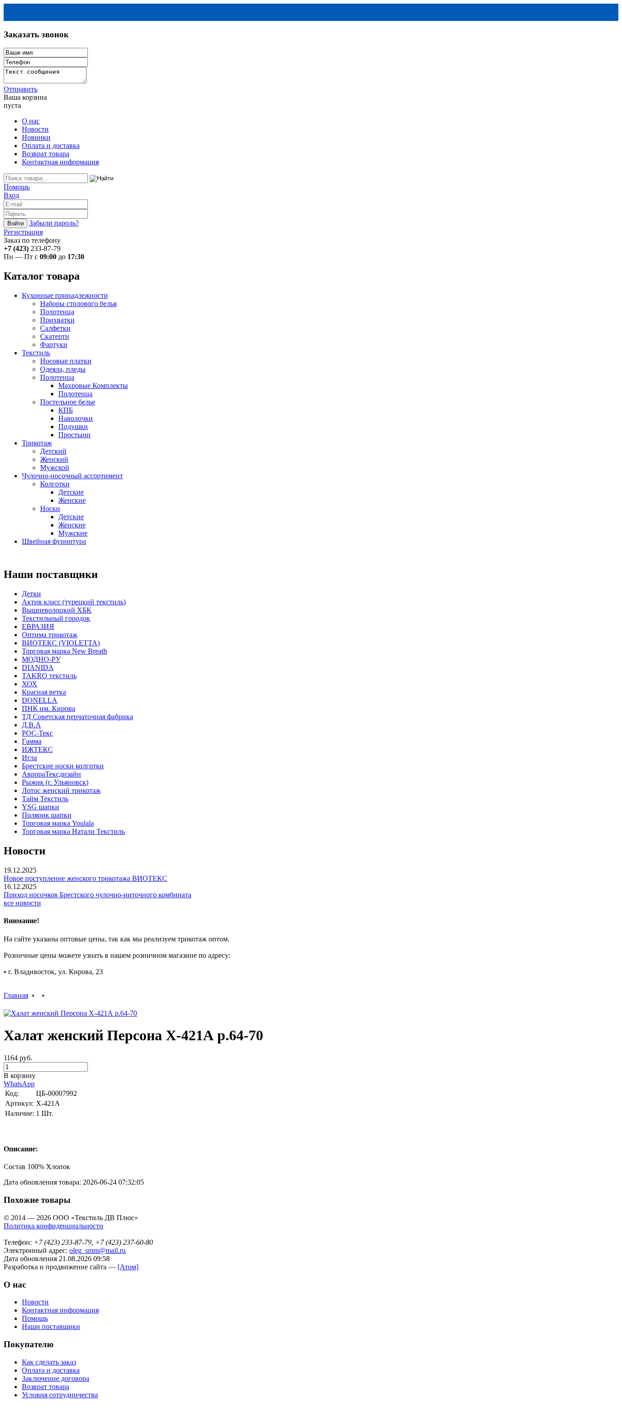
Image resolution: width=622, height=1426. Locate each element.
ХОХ (29, 684)
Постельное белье (67, 402)
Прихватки (57, 320)
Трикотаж (37, 443)
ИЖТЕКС (37, 749)
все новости (22, 903)
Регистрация (23, 232)
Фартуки (53, 344)
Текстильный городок (56, 618)
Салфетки (55, 328)
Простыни (74, 435)
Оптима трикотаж (49, 635)
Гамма (31, 741)
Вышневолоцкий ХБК (57, 610)
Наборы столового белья (78, 303)
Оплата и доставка (51, 145)
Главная (16, 995)
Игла (29, 758)
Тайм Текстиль (45, 798)
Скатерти (54, 336)
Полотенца (57, 312)
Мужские (72, 533)
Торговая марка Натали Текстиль (73, 831)
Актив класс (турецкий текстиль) (74, 602)
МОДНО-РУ (41, 659)
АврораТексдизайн (51, 774)
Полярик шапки (46, 815)
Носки (50, 508)
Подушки (73, 426)
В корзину (20, 1075)
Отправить (20, 89)
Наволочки (75, 418)
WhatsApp (19, 1084)
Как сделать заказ (49, 1362)
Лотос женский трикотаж (61, 790)
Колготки (55, 484)
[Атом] (127, 1267)
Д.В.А (31, 725)
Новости (35, 129)
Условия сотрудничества (60, 1395)
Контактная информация (60, 162)
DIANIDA (38, 667)
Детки (31, 594)
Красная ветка (44, 692)
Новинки (36, 137)
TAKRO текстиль (49, 676)
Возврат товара (45, 154)
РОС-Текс (37, 733)
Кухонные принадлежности (65, 295)
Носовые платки (66, 361)
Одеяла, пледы (63, 369)
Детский (53, 451)
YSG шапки (40, 807)
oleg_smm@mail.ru (97, 1250)
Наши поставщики (51, 1326)
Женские (72, 500)
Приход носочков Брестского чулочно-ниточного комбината (97, 895)
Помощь (17, 187)
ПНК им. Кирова (48, 708)
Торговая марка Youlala (58, 823)
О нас (31, 121)
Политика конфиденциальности (53, 1226)
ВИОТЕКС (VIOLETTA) (61, 643)
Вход (11, 195)
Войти (15, 223)
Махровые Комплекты (93, 385)
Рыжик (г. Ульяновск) (55, 782)
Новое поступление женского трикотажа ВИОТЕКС (85, 878)
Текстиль (36, 353)
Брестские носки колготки (63, 766)
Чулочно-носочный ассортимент (72, 476)
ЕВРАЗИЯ (38, 626)
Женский (54, 459)
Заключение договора (55, 1378)
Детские (71, 492)
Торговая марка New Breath (64, 651)
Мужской (54, 467)
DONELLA (39, 700)
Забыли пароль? (54, 223)
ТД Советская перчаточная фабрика (77, 717)
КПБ (65, 410)
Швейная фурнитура (54, 541)
